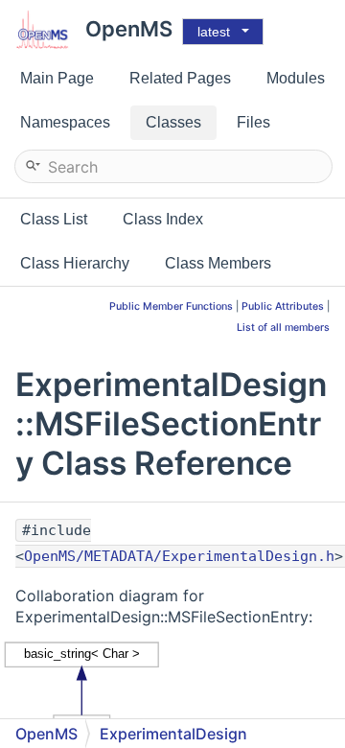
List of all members (283, 327)
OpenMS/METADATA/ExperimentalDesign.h (179, 556)
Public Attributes (283, 306)
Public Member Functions (171, 306)
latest (213, 31)
